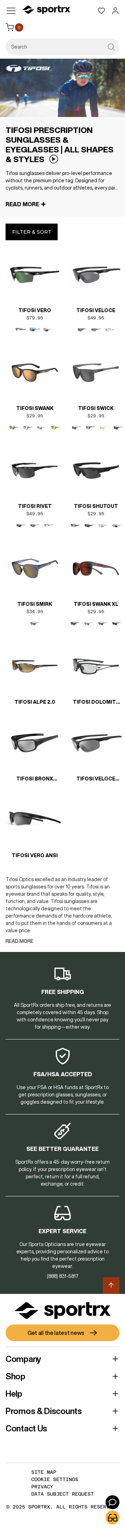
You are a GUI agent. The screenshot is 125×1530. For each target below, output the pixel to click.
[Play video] (53, 159)
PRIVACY (42, 1486)
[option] (20, 329)
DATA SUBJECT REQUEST (62, 1494)
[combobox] (62, 47)
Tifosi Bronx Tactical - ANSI (35, 779)
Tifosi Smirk (34, 604)
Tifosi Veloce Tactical (95, 779)
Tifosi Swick (96, 408)
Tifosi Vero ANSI (35, 855)
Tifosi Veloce (95, 310)
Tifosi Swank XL (96, 604)
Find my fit (112, 1517)
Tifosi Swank (34, 408)
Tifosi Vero (34, 310)
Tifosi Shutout (96, 506)
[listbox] (34, 329)
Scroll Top (111, 1285)
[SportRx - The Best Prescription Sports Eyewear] (46, 11)
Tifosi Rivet (35, 506)
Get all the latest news (55, 1333)
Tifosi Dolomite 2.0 (96, 703)
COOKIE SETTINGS (54, 1479)
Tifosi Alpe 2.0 (35, 702)
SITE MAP (43, 1472)
